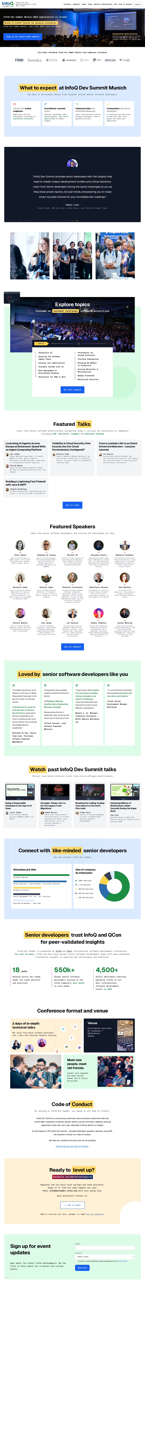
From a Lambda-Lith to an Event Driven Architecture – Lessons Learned (118, 446)
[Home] (8, 4)
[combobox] (105, 1256)
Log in (137, 4)
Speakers (76, 4)
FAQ (115, 4)
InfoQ (58, 951)
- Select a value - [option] (82, 1257)
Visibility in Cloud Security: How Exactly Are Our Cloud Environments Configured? (71, 446)
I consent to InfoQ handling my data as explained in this (102, 1261)
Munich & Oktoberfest (103, 4)
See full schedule (72, 390)
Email (77, 1244)
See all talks (72, 505)
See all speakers (72, 647)
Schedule (67, 4)
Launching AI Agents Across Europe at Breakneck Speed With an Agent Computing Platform (25, 446)
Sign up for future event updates (22, 37)
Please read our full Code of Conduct (72, 1146)
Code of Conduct (125, 4)
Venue (90, 4)
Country (78, 1253)
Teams (84, 4)
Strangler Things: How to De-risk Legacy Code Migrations (53, 806)
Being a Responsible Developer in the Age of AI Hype (19, 806)
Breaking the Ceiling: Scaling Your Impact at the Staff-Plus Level (89, 806)
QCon (69, 951)
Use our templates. (96, 1214)
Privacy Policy (122, 1261)
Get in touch (74, 1205)
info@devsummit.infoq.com (63, 1191)
